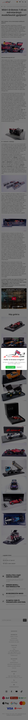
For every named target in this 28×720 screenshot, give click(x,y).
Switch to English (10, 367)
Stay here (19, 367)
